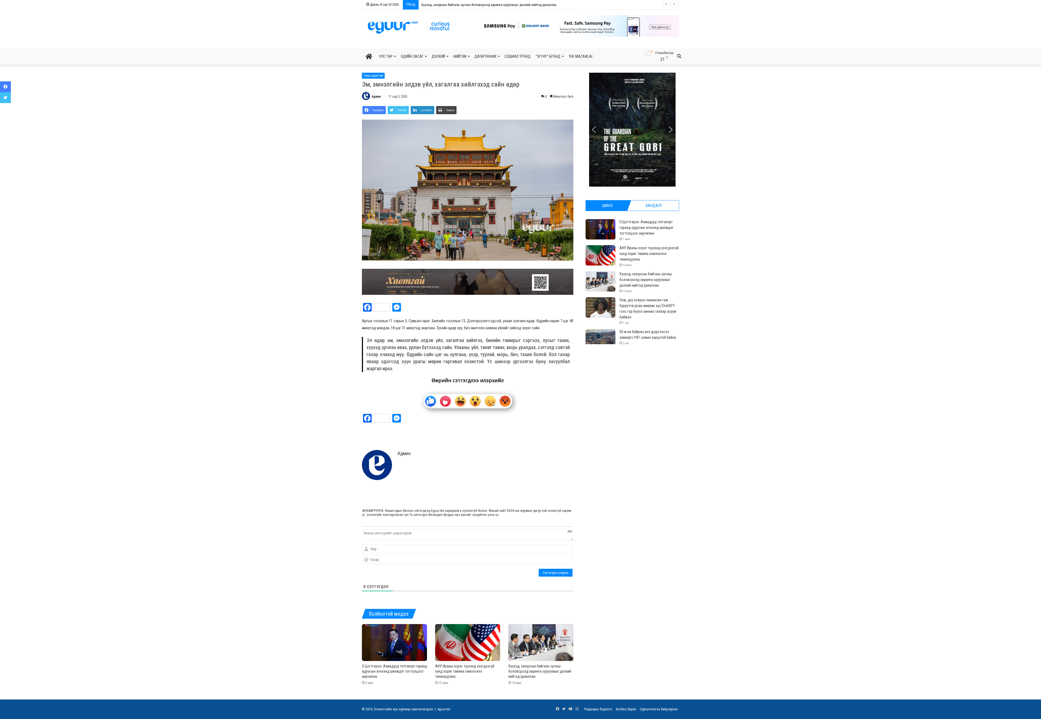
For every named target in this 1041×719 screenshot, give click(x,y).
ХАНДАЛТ (653, 205)
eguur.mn (443, 709)
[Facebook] (5, 86)
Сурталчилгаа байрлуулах (659, 709)
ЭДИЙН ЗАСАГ (412, 56)
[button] (557, 26)
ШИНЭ (607, 205)
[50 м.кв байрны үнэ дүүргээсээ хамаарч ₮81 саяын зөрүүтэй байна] (600, 339)
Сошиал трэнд (518, 56)
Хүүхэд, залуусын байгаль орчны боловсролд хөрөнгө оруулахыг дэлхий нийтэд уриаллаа (539, 671)
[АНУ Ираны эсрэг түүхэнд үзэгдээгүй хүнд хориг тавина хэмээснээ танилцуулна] (467, 642)
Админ (376, 96)
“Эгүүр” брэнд (548, 56)
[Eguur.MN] (408, 27)
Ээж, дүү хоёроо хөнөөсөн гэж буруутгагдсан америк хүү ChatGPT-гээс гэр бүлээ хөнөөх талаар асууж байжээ (502, 5)
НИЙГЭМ (459, 56)
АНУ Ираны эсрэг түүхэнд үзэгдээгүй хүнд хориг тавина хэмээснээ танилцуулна (464, 671)
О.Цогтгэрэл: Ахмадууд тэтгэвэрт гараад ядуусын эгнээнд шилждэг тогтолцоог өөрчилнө (394, 671)
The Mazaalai (580, 56)
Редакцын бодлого (598, 709)
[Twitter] (5, 97)
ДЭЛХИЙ (438, 56)
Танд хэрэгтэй (373, 76)
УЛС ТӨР (386, 56)
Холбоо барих (626, 709)
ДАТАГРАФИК (485, 56)
